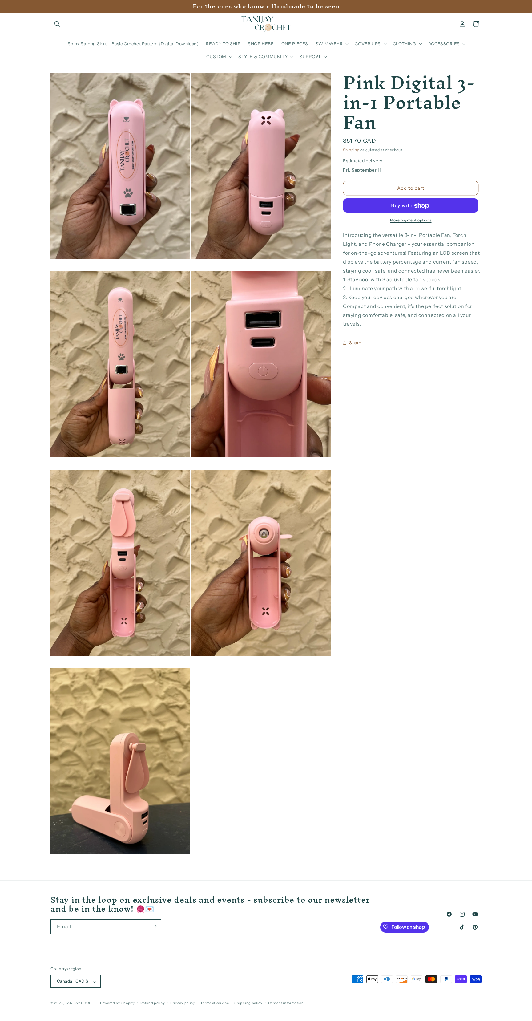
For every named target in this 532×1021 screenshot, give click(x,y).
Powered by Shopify (117, 1003)
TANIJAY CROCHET (82, 1003)
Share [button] (355, 343)
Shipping (351, 150)
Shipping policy (248, 1003)
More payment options (411, 220)
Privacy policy (182, 1003)
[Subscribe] (154, 926)
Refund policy (152, 1003)
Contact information (286, 1003)
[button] (57, 24)
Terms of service (214, 1003)
